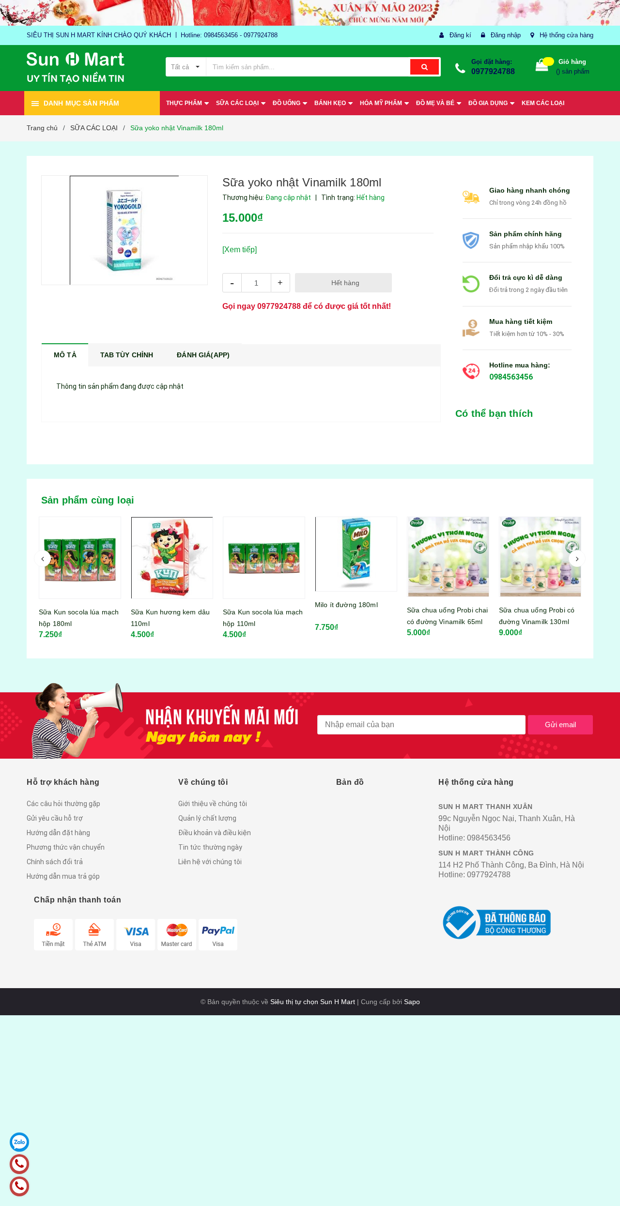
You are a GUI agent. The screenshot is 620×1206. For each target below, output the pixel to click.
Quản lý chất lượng (207, 818)
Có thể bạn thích (494, 413)
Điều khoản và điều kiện (214, 833)
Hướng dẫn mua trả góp (63, 876)
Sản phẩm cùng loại (88, 500)
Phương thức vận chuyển (66, 847)
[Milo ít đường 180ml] (264, 554)
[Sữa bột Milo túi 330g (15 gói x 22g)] (540, 563)
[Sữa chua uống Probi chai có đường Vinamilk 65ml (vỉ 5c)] (356, 557)
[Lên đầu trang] (603, 1181)
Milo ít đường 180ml (254, 605)
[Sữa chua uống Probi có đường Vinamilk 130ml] (448, 557)
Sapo (412, 1002)
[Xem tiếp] (239, 249)
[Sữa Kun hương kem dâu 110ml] (80, 558)
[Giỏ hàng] (542, 67)
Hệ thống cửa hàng (566, 35)
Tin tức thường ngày (210, 847)
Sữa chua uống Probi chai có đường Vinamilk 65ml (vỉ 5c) (355, 621)
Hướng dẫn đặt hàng (58, 833)
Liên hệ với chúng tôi (210, 862)
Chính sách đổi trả (55, 862)
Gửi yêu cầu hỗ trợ (55, 818)
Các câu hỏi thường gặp (63, 804)
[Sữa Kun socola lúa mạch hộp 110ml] (172, 558)
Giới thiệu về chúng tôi (212, 804)
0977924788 (493, 71)
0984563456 (511, 377)
